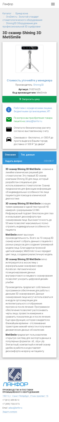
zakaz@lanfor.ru (33, 121)
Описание (10, 154)
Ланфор (7, 4)
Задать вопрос (13, 161)
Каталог (6, 13)
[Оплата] (9, 131)
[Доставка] (9, 141)
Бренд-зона (22, 13)
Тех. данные (28, 154)
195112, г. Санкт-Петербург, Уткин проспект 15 (25, 396)
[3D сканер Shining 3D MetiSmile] (29, 59)
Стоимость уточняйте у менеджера (29, 80)
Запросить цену (30, 99)
